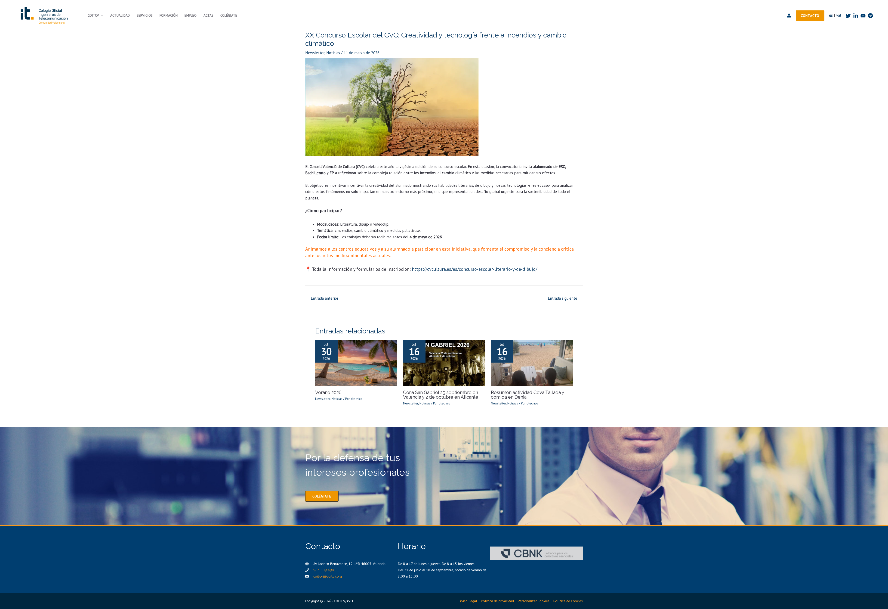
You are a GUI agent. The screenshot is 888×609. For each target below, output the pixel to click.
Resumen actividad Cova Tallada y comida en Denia (527, 395)
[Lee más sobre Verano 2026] (356, 362)
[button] (101, 15)
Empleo (191, 15)
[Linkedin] (855, 15)
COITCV (93, 15)
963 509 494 (323, 570)
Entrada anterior (322, 298)
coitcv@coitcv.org (327, 576)
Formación (169, 15)
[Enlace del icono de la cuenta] (789, 15)
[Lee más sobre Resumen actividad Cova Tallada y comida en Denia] (532, 362)
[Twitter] (848, 15)
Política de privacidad (497, 601)
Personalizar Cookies (533, 601)
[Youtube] (863, 15)
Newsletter (314, 52)
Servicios (145, 15)
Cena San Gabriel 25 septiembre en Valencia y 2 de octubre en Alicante (440, 395)
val (838, 15)
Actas (208, 15)
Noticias (333, 52)
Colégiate (228, 15)
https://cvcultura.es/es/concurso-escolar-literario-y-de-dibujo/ (474, 269)
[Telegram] (870, 15)
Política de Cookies (568, 601)
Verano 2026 (328, 392)
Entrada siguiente (565, 298)
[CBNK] (536, 553)
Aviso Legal (468, 601)
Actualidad (120, 15)
